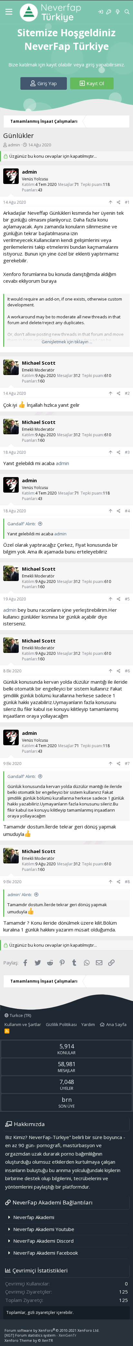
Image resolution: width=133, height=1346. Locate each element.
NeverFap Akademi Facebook (45, 1252)
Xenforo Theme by (29, 1340)
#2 (127, 393)
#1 (127, 202)
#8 (127, 881)
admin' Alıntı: (19, 894)
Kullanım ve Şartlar (23, 1024)
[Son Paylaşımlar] (117, 11)
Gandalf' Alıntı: (21, 524)
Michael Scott (39, 362)
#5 (127, 599)
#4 (127, 511)
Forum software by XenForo (52, 1330)
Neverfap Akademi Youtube (43, 1229)
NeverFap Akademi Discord (43, 1241)
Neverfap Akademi (33, 1217)
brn (67, 1099)
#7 (127, 763)
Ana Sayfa (116, 1024)
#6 (127, 671)
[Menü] (8, 12)
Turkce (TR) (20, 1015)
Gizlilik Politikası (61, 1024)
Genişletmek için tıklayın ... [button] (67, 342)
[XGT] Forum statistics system (41, 1335)
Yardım (88, 1024)
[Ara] (127, 11)
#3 (127, 452)
